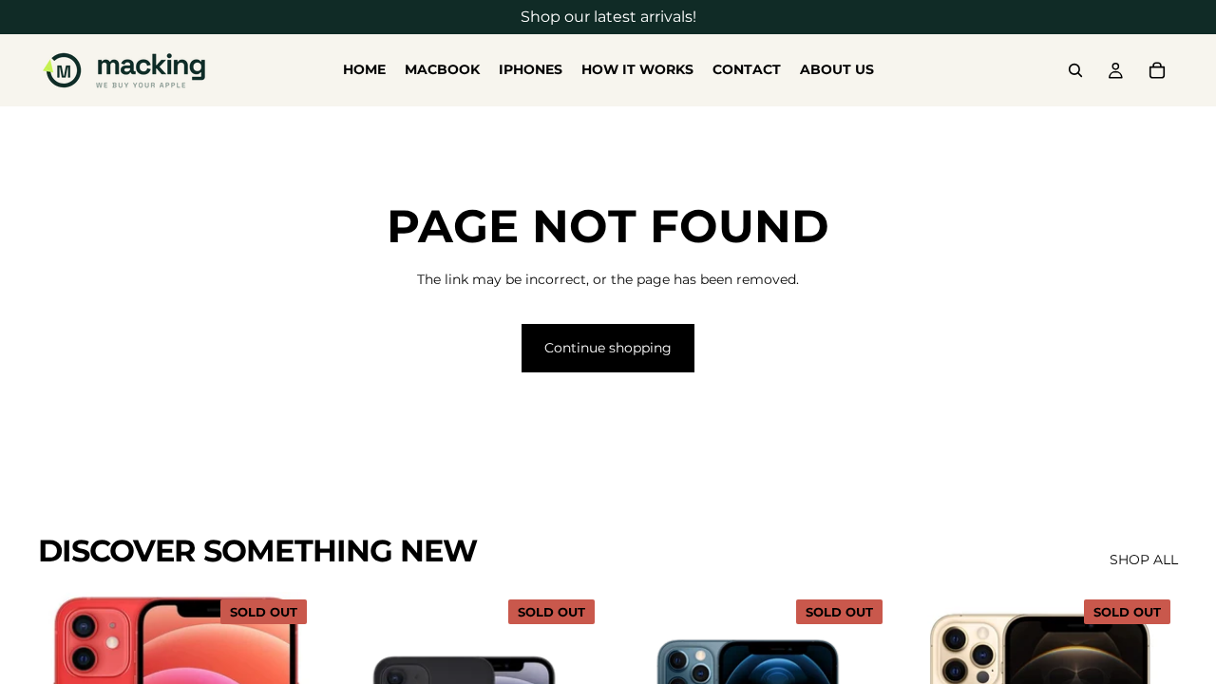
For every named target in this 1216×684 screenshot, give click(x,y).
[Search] (1075, 70)
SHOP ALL (1144, 559)
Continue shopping (608, 347)
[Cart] (1157, 70)
